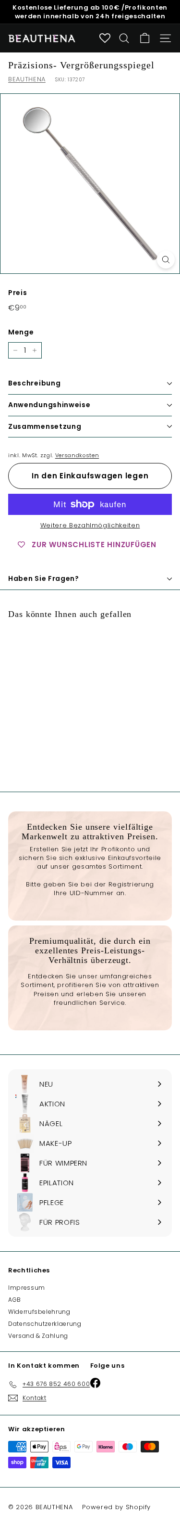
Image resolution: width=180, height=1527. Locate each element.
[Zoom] (166, 260)
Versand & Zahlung (38, 1336)
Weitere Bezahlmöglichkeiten (90, 525)
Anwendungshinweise (49, 405)
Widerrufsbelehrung (39, 1312)
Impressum (26, 1287)
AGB (14, 1300)
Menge (21, 332)
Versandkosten (77, 455)
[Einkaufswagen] (144, 38)
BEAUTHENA (27, 79)
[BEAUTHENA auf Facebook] (86, 1497)
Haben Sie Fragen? (43, 578)
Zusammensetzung (45, 426)
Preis (17, 292)
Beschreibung (34, 383)
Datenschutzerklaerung (45, 1324)
